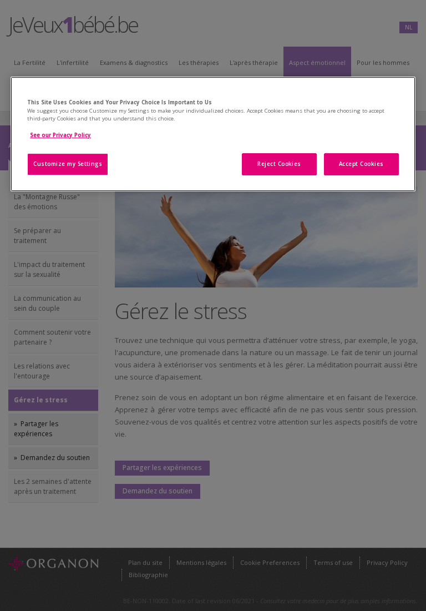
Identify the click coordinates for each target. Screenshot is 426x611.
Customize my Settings (67, 164)
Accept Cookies (361, 164)
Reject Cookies (279, 164)
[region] (213, 134)
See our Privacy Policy (60, 135)
